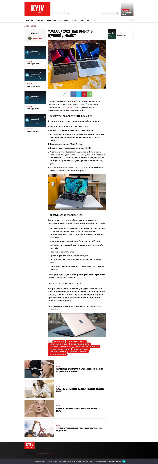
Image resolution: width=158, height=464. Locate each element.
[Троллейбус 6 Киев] (35, 52)
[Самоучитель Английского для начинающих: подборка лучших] (39, 389)
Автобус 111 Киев (121, 35)
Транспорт (29, 61)
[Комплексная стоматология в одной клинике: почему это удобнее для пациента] (39, 369)
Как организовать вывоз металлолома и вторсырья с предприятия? (79, 429)
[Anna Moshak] (30, 38)
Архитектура (125, 10)
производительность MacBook (59, 349)
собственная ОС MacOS (81, 349)
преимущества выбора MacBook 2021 (87, 347)
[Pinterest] (84, 94)
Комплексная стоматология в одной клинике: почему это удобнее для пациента (79, 370)
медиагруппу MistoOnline (44, 453)
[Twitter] (78, 94)
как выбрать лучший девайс (80, 344)
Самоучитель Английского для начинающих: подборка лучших (80, 390)
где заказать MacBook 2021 (76, 341)
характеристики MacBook (58, 354)
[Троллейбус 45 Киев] (35, 120)
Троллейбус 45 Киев (32, 131)
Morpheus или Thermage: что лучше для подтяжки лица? (78, 409)
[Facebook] (73, 94)
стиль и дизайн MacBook (58, 352)
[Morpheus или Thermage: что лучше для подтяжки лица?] (39, 408)
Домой (27, 26)
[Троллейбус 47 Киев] (35, 97)
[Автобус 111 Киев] (112, 34)
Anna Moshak (37, 38)
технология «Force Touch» (78, 352)
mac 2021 (70, 107)
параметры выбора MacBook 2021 (60, 347)
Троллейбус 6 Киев (32, 64)
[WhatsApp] (89, 94)
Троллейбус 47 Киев (32, 109)
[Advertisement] (121, 53)
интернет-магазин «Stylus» (58, 344)
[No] (156, 461)
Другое (33, 26)
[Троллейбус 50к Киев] (35, 75)
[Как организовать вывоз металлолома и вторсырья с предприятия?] (39, 428)
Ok (124, 461)
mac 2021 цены (59, 341)
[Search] (117, 13)
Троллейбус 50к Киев (33, 86)
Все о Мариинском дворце (126, 13)
